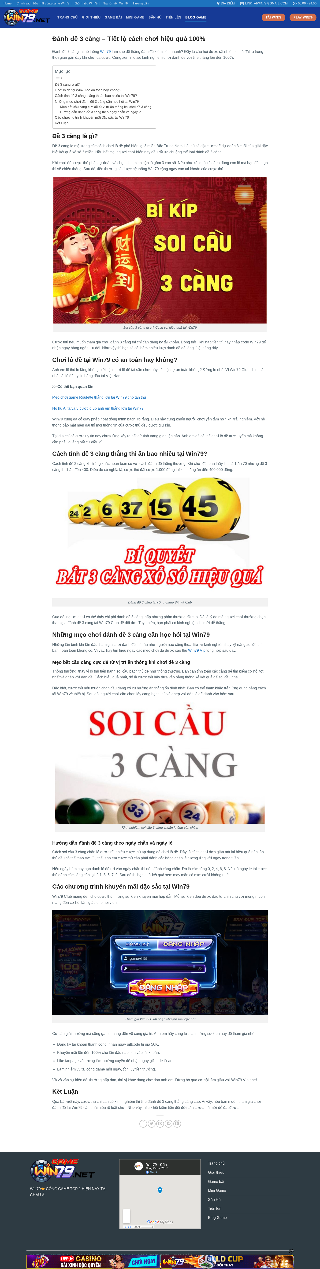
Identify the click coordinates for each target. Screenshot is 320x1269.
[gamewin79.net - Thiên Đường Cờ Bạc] (27, 17)
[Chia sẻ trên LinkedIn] (177, 1124)
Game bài (113, 17)
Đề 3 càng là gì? (67, 84)
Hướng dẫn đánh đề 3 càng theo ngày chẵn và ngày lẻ (100, 112)
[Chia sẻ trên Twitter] (152, 1124)
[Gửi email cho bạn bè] (160, 1124)
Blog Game (195, 17)
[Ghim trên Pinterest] (168, 1124)
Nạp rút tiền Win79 (115, 3)
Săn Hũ (155, 17)
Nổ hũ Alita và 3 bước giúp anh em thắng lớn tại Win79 (98, 408)
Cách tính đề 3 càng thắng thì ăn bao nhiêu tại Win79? (96, 96)
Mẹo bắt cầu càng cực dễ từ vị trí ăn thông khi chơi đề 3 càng (105, 107)
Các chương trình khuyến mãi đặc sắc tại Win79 (92, 117)
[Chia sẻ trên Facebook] (143, 1124)
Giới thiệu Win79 (86, 3)
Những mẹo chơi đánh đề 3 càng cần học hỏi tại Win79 (97, 101)
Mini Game (135, 17)
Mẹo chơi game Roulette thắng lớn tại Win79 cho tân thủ (99, 397)
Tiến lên (173, 17)
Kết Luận (61, 123)
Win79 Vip (196, 650)
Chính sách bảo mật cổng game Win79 (43, 3)
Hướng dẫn (141, 3)
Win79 (105, 52)
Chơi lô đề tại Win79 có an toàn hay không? (88, 90)
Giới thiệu (91, 17)
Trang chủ (67, 17)
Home (7, 3)
